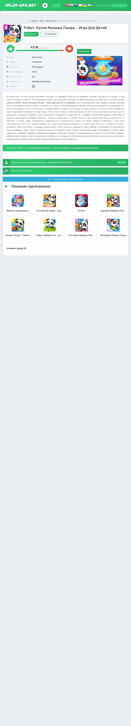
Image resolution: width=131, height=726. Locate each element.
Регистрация (102, 5)
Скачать (33, 34)
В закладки (50, 34)
